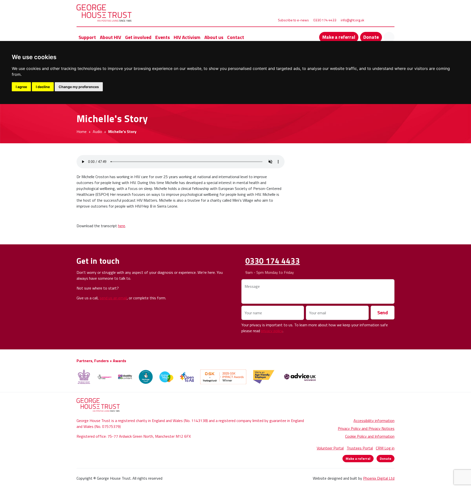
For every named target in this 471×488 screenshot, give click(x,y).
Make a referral (338, 37)
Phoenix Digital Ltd (378, 478)
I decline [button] (43, 87)
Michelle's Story (122, 131)
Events (162, 37)
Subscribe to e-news (293, 20)
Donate (371, 37)
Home (82, 131)
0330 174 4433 (324, 20)
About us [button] (213, 37)
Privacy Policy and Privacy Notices (366, 428)
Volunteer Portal (330, 448)
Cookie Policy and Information (369, 436)
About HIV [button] (110, 37)
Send (382, 312)
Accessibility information (373, 420)
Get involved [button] (138, 37)
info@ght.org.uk (352, 20)
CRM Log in (385, 448)
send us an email (113, 298)
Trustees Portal (360, 448)
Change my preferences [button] (79, 87)
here (121, 226)
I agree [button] (21, 87)
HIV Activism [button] (187, 37)
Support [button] (87, 37)
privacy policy (272, 331)
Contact (235, 37)
